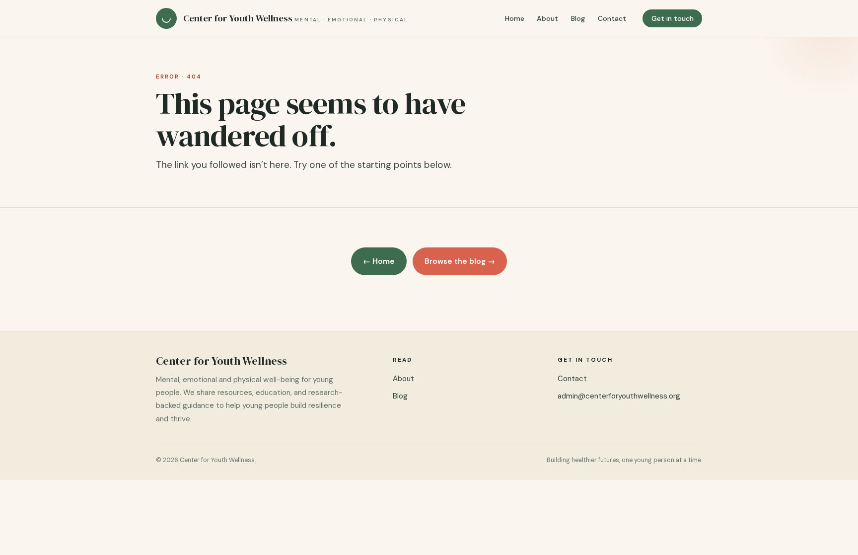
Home (514, 18)
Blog (578, 18)
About (547, 18)
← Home (379, 261)
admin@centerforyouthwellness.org (619, 396)
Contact (612, 18)
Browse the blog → (460, 261)
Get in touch (672, 18)
